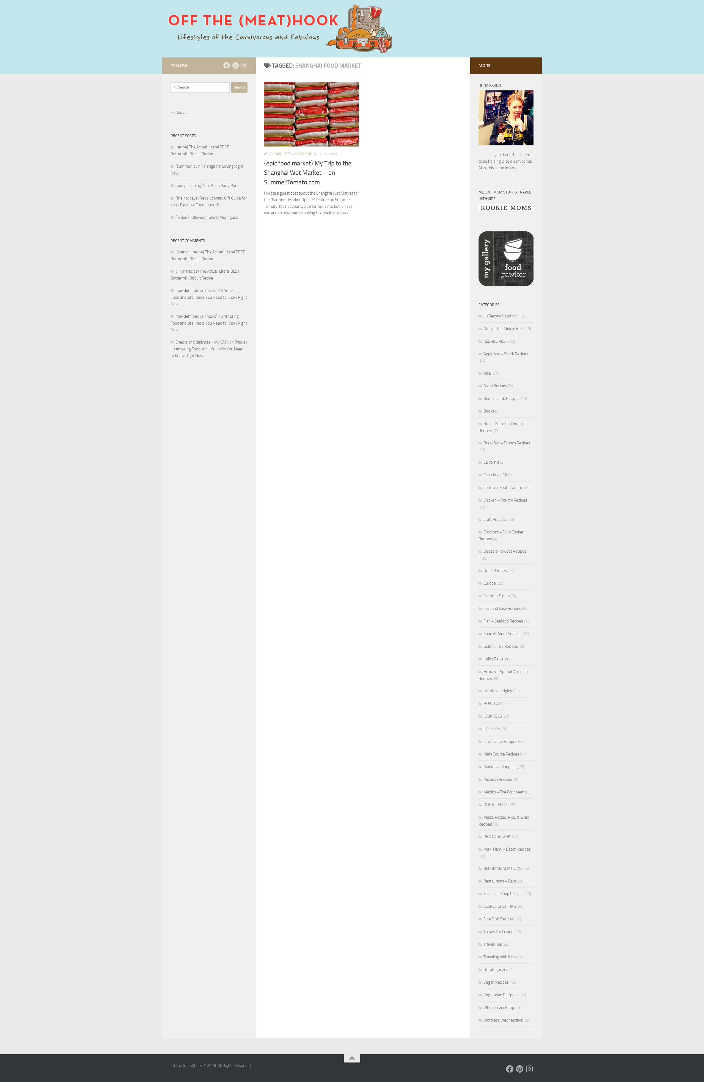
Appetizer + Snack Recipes (505, 354)
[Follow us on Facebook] (226, 65)
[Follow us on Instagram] (244, 65)
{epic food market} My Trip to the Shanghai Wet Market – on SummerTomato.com (307, 173)
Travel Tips (492, 944)
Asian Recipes (495, 385)
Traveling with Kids (499, 956)
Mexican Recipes (497, 779)
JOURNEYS (492, 716)
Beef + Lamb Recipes (501, 398)
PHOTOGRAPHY (497, 836)
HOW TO (490, 703)
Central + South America (503, 487)
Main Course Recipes (501, 754)
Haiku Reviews (495, 659)
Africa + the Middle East (503, 328)
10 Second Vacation (500, 316)
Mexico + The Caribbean (503, 792)
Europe (489, 583)
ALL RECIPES (494, 341)
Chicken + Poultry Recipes (505, 500)
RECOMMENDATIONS (502, 868)
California (491, 462)
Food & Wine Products (502, 633)
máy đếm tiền (187, 290)
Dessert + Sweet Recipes (504, 551)
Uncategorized (495, 969)
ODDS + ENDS (495, 804)
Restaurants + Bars (499, 881)
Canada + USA (495, 474)
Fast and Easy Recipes (502, 608)
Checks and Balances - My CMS (202, 342)
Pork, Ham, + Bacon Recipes (507, 849)
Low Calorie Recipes (500, 741)
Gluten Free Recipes (500, 646)
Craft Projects (495, 519)
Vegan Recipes (496, 982)
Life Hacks (492, 728)
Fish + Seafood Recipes (503, 621)
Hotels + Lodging (497, 690)
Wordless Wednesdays (503, 1020)
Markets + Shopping (293, 154)
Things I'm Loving (498, 931)
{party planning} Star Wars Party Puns (207, 185)
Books (488, 411)
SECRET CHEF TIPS (499, 906)
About (180, 112)
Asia (267, 154)
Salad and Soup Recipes (503, 893)
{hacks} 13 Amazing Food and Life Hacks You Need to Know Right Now (208, 297)
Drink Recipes (495, 570)
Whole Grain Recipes (500, 1007)
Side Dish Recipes (498, 919)
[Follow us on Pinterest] (235, 65)
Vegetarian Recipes (499, 994)
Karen (180, 252)
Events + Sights (496, 595)
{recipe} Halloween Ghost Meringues (206, 217)
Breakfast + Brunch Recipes (506, 443)
